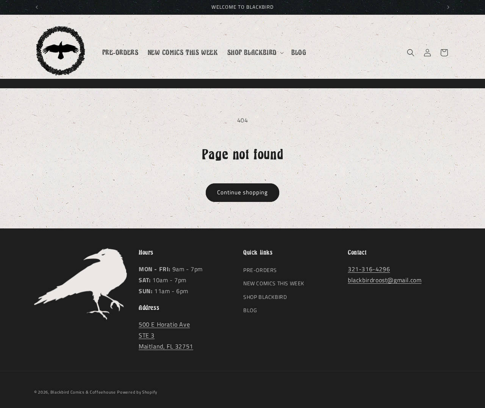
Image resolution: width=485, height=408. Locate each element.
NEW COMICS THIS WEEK (273, 284)
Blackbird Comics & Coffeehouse (83, 392)
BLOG (250, 310)
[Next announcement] (448, 7)
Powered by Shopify (137, 392)
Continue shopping (242, 192)
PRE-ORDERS (260, 270)
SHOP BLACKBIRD (265, 297)
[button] (255, 52)
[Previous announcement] (36, 7)
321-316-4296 (369, 269)
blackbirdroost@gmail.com (384, 280)
